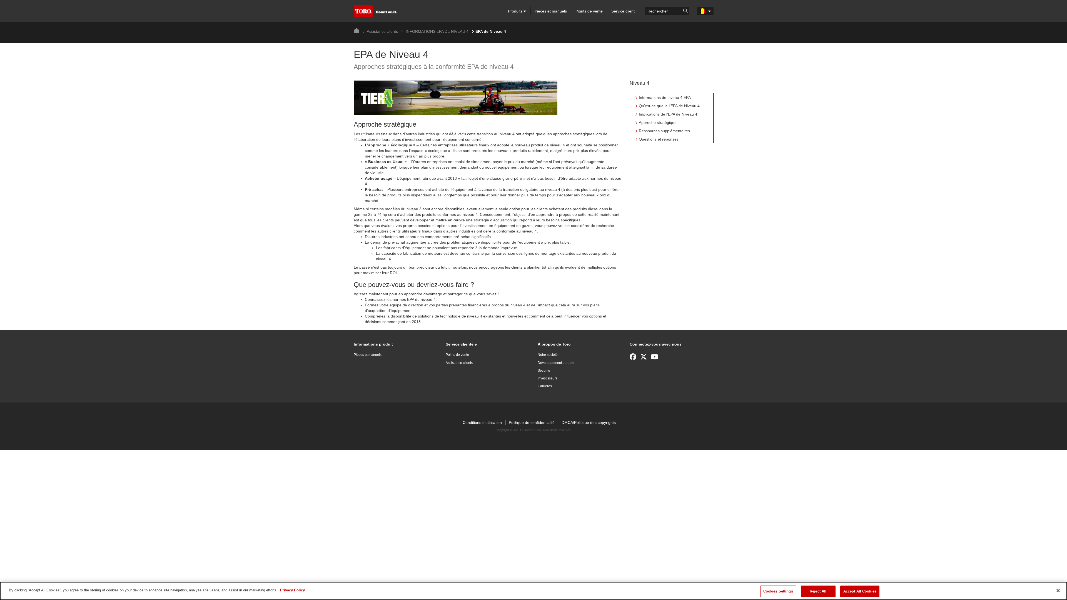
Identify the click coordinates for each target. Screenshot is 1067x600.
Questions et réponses (659, 139)
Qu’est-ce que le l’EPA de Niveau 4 (669, 106)
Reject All (818, 591)
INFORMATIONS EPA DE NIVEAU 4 (436, 31)
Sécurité (544, 370)
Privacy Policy (292, 590)
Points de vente (589, 11)
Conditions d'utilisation (482, 422)
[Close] (1058, 590)
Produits (515, 11)
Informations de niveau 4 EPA (665, 97)
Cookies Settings (778, 591)
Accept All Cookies (859, 591)
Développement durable (556, 363)
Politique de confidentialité (532, 422)
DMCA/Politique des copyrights (589, 422)
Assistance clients (382, 31)
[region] (533, 591)
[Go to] (685, 10)
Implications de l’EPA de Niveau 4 (668, 114)
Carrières (545, 386)
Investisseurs (547, 378)
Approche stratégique (658, 122)
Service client (623, 11)
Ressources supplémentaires (664, 131)
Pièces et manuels (551, 11)
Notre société (548, 355)
